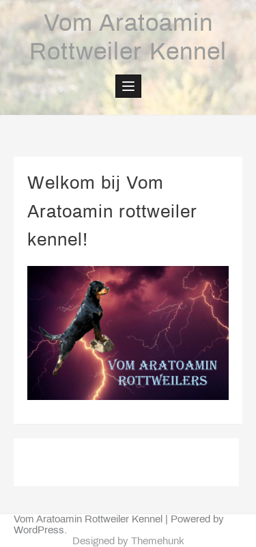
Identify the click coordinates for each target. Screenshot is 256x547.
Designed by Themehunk (128, 541)
